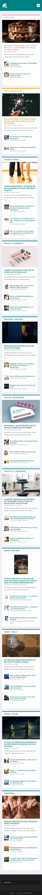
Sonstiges (13, 825)
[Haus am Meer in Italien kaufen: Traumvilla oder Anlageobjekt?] (6, 676)
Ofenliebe (13, 52)
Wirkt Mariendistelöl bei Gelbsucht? (22, 461)
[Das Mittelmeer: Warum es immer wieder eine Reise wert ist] (6, 782)
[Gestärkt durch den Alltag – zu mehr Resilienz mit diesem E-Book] (6, 597)
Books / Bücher (22, 585)
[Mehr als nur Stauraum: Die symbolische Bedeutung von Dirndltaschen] (6, 232)
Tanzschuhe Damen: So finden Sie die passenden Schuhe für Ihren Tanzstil (19, 188)
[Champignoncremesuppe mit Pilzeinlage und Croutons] (6, 64)
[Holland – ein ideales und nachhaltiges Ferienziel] (6, 771)
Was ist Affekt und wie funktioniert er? (22, 376)
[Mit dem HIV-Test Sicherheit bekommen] (6, 452)
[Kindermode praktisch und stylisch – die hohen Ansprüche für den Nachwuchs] (6, 207)
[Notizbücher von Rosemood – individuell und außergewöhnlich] (6, 607)
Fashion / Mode (15, 192)
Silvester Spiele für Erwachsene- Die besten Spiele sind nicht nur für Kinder (20, 121)
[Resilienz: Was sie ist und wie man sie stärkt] (6, 386)
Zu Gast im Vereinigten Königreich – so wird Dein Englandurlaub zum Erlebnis (21, 744)
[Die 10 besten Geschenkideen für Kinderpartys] (6, 137)
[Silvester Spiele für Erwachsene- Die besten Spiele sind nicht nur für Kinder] (21, 104)
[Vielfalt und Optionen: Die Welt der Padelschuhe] (6, 539)
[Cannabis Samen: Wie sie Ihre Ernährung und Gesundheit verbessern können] (6, 859)
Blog (12, 125)
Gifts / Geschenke (18, 125)
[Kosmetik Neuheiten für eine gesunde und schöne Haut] (20, 256)
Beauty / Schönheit (16, 274)
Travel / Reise (14, 748)
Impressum (20, 893)
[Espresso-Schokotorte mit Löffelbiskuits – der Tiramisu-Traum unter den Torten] (21, 31)
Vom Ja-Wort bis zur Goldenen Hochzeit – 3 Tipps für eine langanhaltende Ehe (22, 220)
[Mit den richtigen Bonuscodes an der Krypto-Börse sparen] (21, 645)
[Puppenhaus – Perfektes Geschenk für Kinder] (6, 148)
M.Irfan (8, 585)
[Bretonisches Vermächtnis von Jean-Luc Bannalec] (6, 618)
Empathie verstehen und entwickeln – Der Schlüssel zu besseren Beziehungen (22, 365)
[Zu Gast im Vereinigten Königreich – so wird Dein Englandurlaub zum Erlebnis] (21, 727)
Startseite (12, 893)
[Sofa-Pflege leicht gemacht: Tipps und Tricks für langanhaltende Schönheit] (6, 517)
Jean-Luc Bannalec (17, 621)
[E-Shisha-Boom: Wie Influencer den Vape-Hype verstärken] (6, 528)
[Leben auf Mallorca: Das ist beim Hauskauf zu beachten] (6, 687)
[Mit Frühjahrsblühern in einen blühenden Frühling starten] (6, 848)
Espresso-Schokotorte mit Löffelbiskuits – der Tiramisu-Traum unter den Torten (20, 48)
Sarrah (14, 610)
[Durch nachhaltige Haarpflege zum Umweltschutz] (6, 297)
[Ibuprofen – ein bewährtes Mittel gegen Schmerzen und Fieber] (21, 411)
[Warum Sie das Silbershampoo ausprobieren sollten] (6, 307)
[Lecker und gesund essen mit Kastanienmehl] (6, 74)
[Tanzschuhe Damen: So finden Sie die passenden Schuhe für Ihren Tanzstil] (20, 172)
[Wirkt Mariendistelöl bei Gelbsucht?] (6, 461)
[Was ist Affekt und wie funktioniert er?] (6, 377)
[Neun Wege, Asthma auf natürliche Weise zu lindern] (6, 442)
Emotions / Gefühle (16, 350)
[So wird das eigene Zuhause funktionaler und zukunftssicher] (6, 837)
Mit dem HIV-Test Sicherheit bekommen (23, 452)
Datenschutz (29, 893)
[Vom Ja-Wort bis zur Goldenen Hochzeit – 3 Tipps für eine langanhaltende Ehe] (6, 219)
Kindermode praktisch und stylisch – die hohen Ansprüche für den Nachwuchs (22, 207)
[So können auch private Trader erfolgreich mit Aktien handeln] (6, 697)
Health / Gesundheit (16, 430)
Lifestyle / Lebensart (16, 505)
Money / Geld (14, 664)
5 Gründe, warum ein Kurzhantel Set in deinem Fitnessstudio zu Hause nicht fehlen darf (19, 501)
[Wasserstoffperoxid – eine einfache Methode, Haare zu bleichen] (6, 286)
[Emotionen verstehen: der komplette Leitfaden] (20, 332)
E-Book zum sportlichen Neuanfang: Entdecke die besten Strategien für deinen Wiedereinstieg (20, 581)
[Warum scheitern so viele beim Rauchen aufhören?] (21, 807)
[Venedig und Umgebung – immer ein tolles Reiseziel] (6, 760)
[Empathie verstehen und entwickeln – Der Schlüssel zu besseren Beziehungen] (6, 364)
